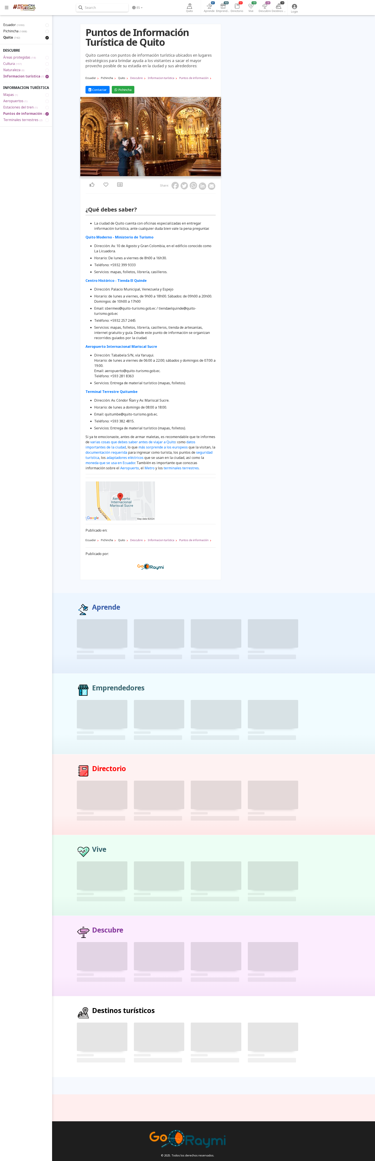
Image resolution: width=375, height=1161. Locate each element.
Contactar (99, 90)
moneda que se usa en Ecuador (110, 462)
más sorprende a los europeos (163, 447)
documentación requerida (106, 452)
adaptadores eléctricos (125, 457)
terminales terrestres (181, 468)
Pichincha (124, 90)
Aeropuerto (129, 468)
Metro (150, 468)
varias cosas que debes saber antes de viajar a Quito (133, 442)
